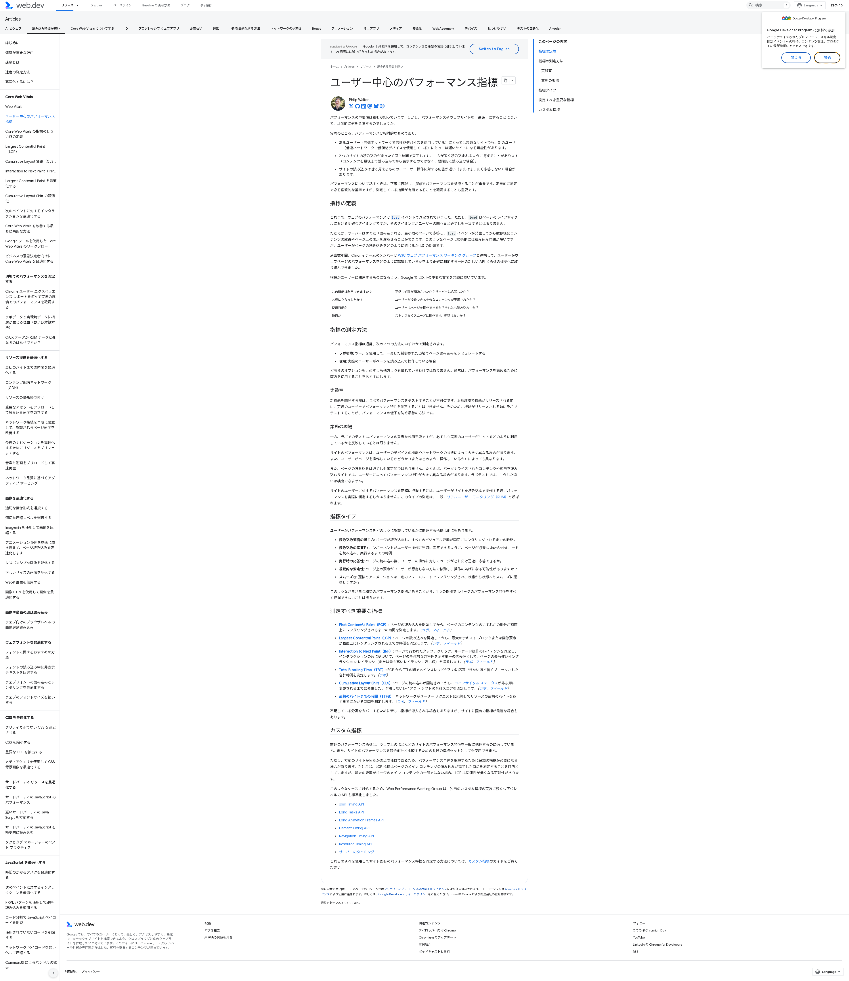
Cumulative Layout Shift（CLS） (366, 683)
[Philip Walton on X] (351, 107)
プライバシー (90, 971)
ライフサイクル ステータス (476, 683)
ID (126, 29)
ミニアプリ (371, 29)
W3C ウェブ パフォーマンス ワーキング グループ (437, 255)
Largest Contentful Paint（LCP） (366, 638)
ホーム (334, 67)
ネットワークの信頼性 (286, 29)
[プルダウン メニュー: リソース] (79, 5)
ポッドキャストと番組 (434, 952)
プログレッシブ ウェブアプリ (158, 29)
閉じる (796, 57)
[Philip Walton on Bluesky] (376, 107)
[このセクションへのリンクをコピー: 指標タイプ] (360, 517)
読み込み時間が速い (46, 29)
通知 (216, 29)
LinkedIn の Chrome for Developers (657, 945)
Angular (555, 29)
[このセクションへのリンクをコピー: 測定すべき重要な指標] (386, 611)
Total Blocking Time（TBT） (362, 670)
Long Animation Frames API (361, 820)
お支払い (196, 29)
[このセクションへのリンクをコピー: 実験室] (347, 390)
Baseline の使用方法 (156, 5)
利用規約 (71, 971)
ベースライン (122, 5)
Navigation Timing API (356, 836)
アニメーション (342, 29)
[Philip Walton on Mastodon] (369, 107)
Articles (13, 19)
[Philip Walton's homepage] (382, 107)
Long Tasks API (351, 812)
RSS (635, 952)
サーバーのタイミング (356, 852)
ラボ (425, 630)
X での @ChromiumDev (649, 930)
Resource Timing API (355, 844)
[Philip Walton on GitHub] (357, 107)
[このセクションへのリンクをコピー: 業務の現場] (356, 427)
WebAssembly (443, 29)
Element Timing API (354, 828)
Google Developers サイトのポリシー (403, 894)
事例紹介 (207, 5)
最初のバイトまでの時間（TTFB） (366, 696)
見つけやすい (497, 29)
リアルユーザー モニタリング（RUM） (477, 497)
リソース (67, 5)
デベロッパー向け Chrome (437, 930)
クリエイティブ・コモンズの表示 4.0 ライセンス (415, 889)
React (316, 29)
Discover (97, 5)
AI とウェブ (13, 29)
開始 (827, 57)
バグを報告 (212, 930)
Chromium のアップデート (437, 937)
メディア (396, 29)
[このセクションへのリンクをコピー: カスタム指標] (366, 731)
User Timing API (351, 804)
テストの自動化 (528, 29)
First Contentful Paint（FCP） (363, 625)
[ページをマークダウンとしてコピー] (505, 80)
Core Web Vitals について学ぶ (92, 29)
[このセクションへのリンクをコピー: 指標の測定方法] (371, 330)
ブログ (185, 5)
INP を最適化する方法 (245, 29)
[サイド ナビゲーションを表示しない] (53, 973)
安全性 (417, 29)
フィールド (441, 630)
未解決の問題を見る (218, 937)
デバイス (471, 29)
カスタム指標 (479, 861)
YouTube (639, 937)
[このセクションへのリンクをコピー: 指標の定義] (360, 203)
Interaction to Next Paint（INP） (366, 651)
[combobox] (768, 5)
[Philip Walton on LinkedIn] (363, 107)
